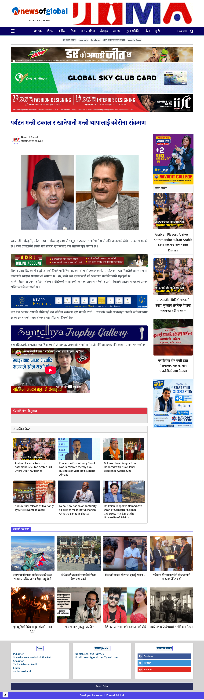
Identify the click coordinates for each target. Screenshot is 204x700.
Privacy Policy (102, 686)
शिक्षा (73, 31)
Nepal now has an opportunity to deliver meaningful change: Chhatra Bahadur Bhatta (78, 510)
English (182, 31)
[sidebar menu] (13, 31)
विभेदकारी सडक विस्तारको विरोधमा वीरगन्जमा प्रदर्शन (78, 577)
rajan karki (83, 39)
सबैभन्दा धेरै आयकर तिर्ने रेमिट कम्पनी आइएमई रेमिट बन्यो (171, 577)
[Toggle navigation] (191, 31)
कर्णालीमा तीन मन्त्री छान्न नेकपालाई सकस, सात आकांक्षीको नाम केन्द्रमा (173, 366)
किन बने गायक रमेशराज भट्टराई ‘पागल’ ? (125, 575)
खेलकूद (104, 31)
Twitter (147, 663)
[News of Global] (40, 11)
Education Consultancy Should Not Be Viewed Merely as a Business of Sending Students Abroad (77, 469)
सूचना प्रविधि (132, 31)
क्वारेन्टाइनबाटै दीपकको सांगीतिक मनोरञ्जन (171, 627)
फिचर (50, 31)
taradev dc (95, 39)
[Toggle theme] (5, 694)
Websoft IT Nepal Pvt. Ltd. (110, 695)
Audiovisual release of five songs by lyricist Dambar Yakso (34, 508)
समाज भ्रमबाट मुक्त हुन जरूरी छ (79, 627)
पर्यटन (147, 31)
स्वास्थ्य (116, 31)
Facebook (148, 656)
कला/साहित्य (88, 31)
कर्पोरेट (62, 31)
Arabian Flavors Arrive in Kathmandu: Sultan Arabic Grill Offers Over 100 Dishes (33, 467)
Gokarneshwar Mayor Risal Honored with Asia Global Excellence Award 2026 (120, 467)
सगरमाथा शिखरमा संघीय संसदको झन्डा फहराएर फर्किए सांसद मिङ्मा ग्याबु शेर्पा (32, 577)
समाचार (38, 31)
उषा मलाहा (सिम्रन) (69, 39)
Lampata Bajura (134, 39)
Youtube (148, 669)
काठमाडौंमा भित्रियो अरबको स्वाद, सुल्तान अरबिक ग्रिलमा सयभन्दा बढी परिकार (173, 305)
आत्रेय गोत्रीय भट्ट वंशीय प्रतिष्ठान (114, 39)
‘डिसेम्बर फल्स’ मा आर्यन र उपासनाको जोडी (125, 627)
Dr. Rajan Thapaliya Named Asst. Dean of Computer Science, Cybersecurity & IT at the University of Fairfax (123, 512)
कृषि (157, 31)
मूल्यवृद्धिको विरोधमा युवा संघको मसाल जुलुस (32, 629)
